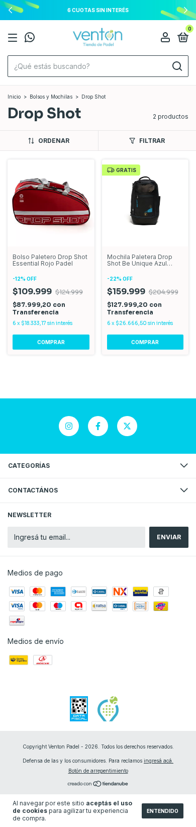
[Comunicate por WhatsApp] (29, 38)
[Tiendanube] (98, 784)
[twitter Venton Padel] (127, 426)
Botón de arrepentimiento (98, 771)
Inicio (14, 97)
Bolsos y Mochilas (51, 97)
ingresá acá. (158, 761)
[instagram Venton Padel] (69, 426)
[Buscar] (176, 66)
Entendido (162, 811)
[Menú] (14, 38)
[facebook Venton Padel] (98, 426)
